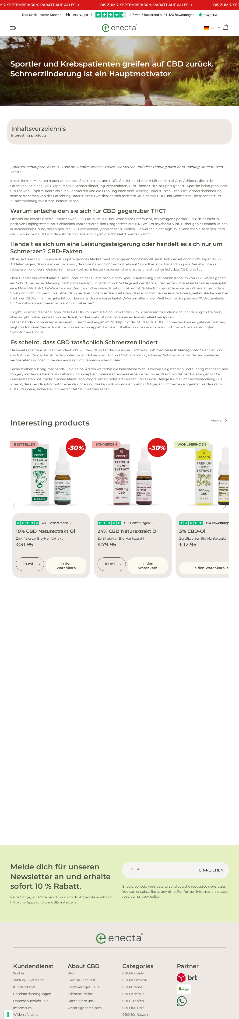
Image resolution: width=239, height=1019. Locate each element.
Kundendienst (24, 987)
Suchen (19, 973)
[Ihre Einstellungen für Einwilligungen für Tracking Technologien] (8, 1014)
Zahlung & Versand (28, 980)
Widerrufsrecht (25, 1014)
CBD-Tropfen (133, 1001)
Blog (72, 973)
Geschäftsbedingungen (32, 994)
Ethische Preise (80, 994)
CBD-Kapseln (133, 973)
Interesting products (28, 135)
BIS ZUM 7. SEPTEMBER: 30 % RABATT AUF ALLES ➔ (146, 5)
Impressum (22, 1008)
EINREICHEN (211, 870)
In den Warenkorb (66, 565)
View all (217, 420)
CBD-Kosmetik (134, 980)
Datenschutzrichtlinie (30, 1001)
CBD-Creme (132, 987)
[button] (212, 28)
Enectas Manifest (81, 980)
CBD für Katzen (135, 1014)
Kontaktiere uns (81, 1001)
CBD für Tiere (133, 1008)
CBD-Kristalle (133, 994)
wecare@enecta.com (85, 1008)
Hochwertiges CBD (83, 987)
